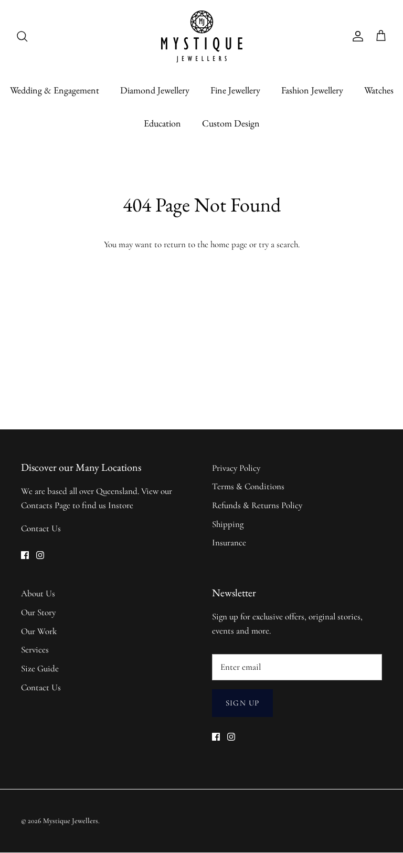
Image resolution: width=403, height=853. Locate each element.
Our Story (38, 612)
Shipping (227, 524)
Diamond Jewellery (154, 90)
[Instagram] (40, 555)
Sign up (242, 703)
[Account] (355, 36)
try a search (278, 244)
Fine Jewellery (235, 90)
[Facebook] (25, 555)
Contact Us (41, 528)
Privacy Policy (236, 467)
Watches (379, 90)
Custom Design (231, 123)
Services (35, 649)
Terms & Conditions (248, 486)
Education (162, 123)
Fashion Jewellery (312, 90)
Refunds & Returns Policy (257, 505)
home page (228, 244)
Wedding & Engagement (54, 90)
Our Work (39, 631)
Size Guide (40, 668)
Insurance (229, 542)
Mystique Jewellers (70, 820)
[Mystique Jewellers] (201, 36)
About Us (38, 593)
